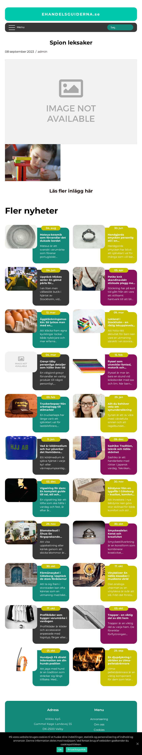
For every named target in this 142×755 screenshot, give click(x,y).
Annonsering (99, 719)
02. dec (51, 481)
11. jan (51, 439)
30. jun (118, 228)
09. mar (119, 312)
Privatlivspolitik (76, 749)
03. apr (118, 270)
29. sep (118, 650)
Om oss (99, 724)
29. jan (118, 397)
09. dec (119, 439)
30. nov (119, 481)
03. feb (50, 397)
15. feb (119, 354)
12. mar (50, 312)
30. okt (118, 524)
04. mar (51, 354)
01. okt (51, 650)
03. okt (118, 608)
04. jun (50, 270)
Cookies (99, 730)
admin (42, 51)
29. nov (51, 524)
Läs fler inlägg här (71, 191)
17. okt (119, 566)
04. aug (51, 228)
